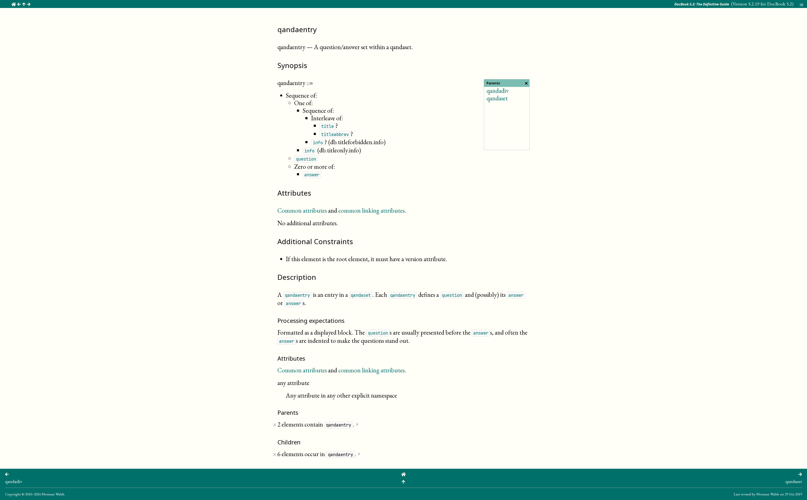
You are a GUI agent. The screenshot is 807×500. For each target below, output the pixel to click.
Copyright (13, 494)
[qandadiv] (7, 474)
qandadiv (498, 90)
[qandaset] (800, 474)
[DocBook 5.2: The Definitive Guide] (403, 474)
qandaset (497, 98)
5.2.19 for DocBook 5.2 (770, 4)
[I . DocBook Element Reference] (403, 481)
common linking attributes (371, 210)
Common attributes (302, 210)
